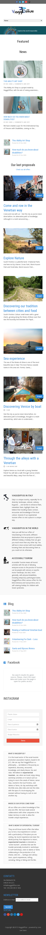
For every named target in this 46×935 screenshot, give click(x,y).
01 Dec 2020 (8, 84)
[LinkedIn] (14, 914)
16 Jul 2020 (18, 632)
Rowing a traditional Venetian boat (27, 630)
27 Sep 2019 (19, 651)
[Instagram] (11, 914)
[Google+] (8, 914)
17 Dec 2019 (19, 642)
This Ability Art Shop (13, 81)
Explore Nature (14, 258)
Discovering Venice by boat (22, 406)
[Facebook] (5, 914)
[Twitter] (18, 914)
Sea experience (14, 358)
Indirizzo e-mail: (10, 900)
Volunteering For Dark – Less (25, 639)
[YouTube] (21, 914)
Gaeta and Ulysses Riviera (23, 648)
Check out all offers (23, 169)
